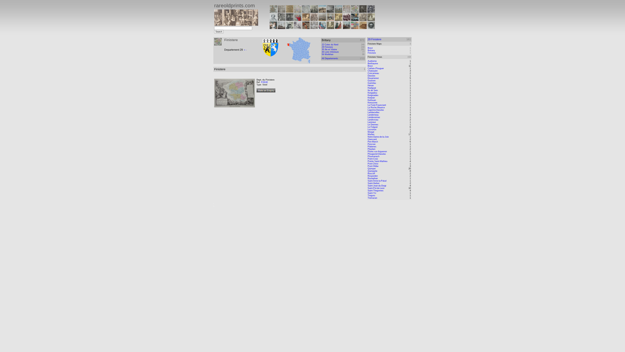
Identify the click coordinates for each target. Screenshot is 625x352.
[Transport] (330, 20)
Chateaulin (373, 71)
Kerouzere (372, 102)
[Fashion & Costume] (338, 28)
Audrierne (372, 61)
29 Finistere (327, 47)
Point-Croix (373, 159)
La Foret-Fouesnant (377, 105)
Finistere (372, 53)
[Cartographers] (371, 11)
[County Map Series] (289, 11)
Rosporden (373, 176)
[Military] (346, 28)
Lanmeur (372, 122)
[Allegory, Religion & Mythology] (314, 28)
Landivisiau (373, 119)
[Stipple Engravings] (273, 28)
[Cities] (322, 11)
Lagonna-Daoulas (376, 110)
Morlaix (371, 134)
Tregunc (371, 195)
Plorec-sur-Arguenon (377, 151)
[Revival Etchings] (298, 28)
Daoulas (371, 75)
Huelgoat (372, 88)
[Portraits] (314, 20)
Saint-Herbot (373, 183)
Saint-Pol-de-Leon (376, 188)
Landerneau (373, 115)
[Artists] (363, 11)
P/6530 (264, 82)
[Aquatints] (281, 28)
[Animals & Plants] (306, 20)
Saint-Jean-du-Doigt (377, 185)
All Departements (330, 58)
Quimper (372, 168)
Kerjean (371, 97)
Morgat (371, 132)
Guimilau (372, 83)
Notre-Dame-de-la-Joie (378, 137)
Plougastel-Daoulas (377, 154)
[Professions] (322, 28)
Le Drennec (373, 124)
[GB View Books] (355, 28)
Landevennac (374, 117)
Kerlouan (372, 100)
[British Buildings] (314, 11)
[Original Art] (338, 20)
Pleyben (371, 149)
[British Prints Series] (281, 11)
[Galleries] (355, 20)
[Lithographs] (289, 28)
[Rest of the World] (306, 11)
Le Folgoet (373, 127)
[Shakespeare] (330, 28)
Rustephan (373, 178)
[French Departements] (355, 11)
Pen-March (373, 141)
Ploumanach (373, 156)
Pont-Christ (373, 163)
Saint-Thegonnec (376, 190)
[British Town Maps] (298, 11)
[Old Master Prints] (363, 20)
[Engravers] (273, 20)
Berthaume (373, 63)
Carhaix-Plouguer (376, 68)
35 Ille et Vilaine (329, 49)
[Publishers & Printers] (281, 20)
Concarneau (373, 73)
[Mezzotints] (371, 20)
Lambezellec (374, 112)
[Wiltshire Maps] (346, 11)
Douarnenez (373, 78)
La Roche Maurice (376, 107)
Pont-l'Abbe (373, 166)
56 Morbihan (327, 54)
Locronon (372, 129)
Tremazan (372, 198)
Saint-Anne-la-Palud (377, 181)
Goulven (371, 80)
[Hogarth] (289, 20)
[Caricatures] (298, 20)
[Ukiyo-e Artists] (306, 28)
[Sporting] (322, 20)
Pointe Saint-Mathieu (377, 161)
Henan (371, 85)
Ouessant (372, 139)
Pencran (371, 144)
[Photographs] (346, 20)
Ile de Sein (373, 90)
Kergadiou (372, 93)
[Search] (371, 28)
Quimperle (372, 171)
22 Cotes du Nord (330, 44)
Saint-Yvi (372, 193)
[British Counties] (273, 11)
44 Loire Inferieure (330, 52)
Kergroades (373, 95)
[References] (363, 28)
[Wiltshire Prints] (338, 11)
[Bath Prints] (330, 11)
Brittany (371, 50)
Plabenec (372, 146)
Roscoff (371, 173)
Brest (370, 48)
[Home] (236, 24)
